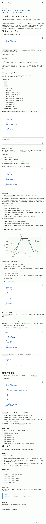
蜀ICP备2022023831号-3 (27, 522)
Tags (33, 2)
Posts (28, 2)
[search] (40, 3)
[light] (43, 3)
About (36, 2)
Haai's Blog (6, 3)
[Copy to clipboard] (42, 38)
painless (21, 325)
